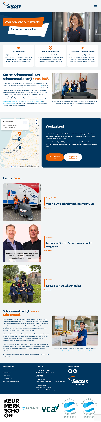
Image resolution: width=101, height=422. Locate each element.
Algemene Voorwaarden (10, 370)
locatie (41, 86)
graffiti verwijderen (17, 101)
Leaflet (14, 166)
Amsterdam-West (66, 350)
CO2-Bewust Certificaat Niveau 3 (12, 381)
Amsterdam (59, 350)
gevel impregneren (37, 101)
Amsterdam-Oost (74, 350)
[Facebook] (75, 371)
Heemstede (80, 350)
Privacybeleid (6, 373)
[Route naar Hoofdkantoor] (25, 122)
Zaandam (91, 350)
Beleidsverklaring (8, 378)
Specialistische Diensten (36, 99)
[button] (95, 6)
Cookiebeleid (6, 375)
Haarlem (86, 350)
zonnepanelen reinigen (9, 103)
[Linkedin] (70, 371)
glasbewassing (7, 101)
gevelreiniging (27, 101)
